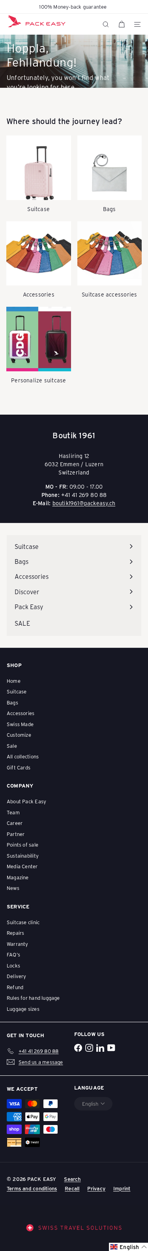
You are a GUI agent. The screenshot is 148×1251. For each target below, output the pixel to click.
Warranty (17, 943)
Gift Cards (18, 767)
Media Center (22, 866)
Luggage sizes (23, 1008)
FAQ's (13, 954)
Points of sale (22, 844)
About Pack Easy (26, 801)
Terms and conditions (32, 1188)
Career (14, 822)
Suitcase (17, 691)
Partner (15, 833)
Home (14, 680)
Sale (12, 745)
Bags (12, 702)
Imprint (121, 1188)
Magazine (18, 877)
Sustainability (23, 855)
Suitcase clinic (23, 922)
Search (72, 1178)
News (13, 887)
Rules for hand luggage (33, 997)
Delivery (16, 976)
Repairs (15, 932)
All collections (23, 756)
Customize (19, 734)
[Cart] (121, 24)
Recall (72, 1188)
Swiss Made (20, 724)
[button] (128, 1247)
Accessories (20, 713)
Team (13, 812)
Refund (15, 987)
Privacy (96, 1188)
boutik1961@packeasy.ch (84, 503)
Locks (13, 965)
